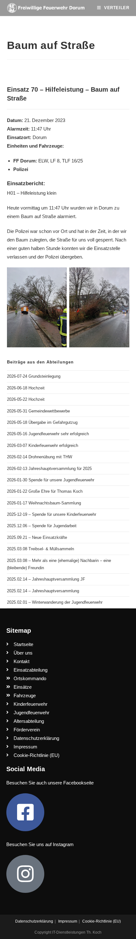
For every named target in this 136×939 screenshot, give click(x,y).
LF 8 (54, 160)
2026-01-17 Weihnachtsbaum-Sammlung (44, 503)
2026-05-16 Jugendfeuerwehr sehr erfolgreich (48, 433)
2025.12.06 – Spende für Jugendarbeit (42, 525)
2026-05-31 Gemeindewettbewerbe (38, 411)
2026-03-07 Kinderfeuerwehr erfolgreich (42, 445)
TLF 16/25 (72, 160)
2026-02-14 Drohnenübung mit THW (39, 456)
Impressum (67, 921)
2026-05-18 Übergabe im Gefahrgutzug (42, 422)
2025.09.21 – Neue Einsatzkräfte (37, 537)
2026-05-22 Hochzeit (26, 399)
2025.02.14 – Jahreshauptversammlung (43, 590)
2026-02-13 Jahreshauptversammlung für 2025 (49, 468)
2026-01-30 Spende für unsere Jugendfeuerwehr (50, 480)
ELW (43, 160)
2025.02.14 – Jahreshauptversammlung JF (46, 579)
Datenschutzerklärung (34, 921)
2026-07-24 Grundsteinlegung (33, 376)
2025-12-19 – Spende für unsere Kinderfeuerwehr (51, 514)
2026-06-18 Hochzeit (26, 388)
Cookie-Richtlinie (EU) (101, 921)
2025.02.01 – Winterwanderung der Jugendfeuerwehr (54, 602)
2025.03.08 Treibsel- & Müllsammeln (40, 548)
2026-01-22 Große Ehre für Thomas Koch (45, 491)
